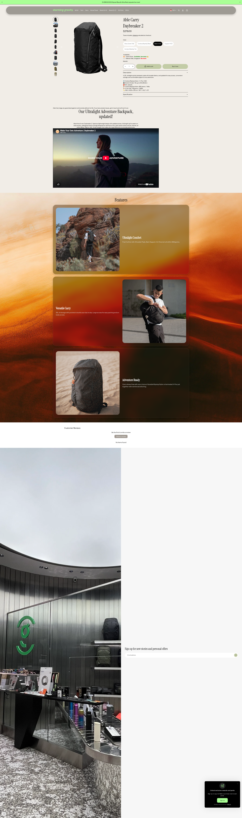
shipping (135, 35)
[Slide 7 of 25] (55, 52)
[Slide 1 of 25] (55, 19)
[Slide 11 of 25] (55, 74)
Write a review (121, 436)
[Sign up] (235, 655)
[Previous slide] (2, 2)
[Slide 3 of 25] (55, 30)
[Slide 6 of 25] (55, 47)
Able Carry (131, 19)
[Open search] (179, 10)
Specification (127, 94)
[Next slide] (240, 2)
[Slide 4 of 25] (55, 36)
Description (127, 72)
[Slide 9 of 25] (55, 63)
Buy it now (175, 66)
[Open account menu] (183, 10)
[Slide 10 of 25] (55, 68)
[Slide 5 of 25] (55, 41)
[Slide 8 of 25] (55, 57)
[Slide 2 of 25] (55, 25)
